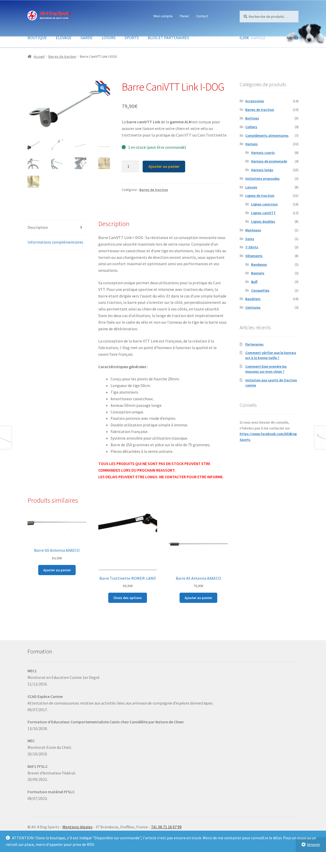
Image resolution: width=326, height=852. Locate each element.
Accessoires (254, 101)
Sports (132, 37)
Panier (184, 16)
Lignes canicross (264, 204)
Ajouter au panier (164, 166)
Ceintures (253, 307)
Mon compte (163, 16)
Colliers (251, 127)
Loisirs (109, 37)
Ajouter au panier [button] (57, 570)
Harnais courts (263, 152)
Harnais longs (262, 170)
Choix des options (127, 597)
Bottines (252, 118)
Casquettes (260, 290)
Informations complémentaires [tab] (55, 242)
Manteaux (253, 230)
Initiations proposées (262, 178)
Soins (249, 238)
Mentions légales (77, 826)
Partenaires (254, 344)
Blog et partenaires (168, 37)
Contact (202, 16)
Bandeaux (259, 264)
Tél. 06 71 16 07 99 (166, 826)
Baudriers (253, 298)
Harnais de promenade (269, 161)
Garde (86, 37)
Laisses (251, 187)
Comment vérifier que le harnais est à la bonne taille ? (270, 355)
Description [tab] (38, 227)
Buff (254, 281)
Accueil (39, 56)
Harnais (251, 144)
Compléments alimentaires (267, 135)
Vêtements (254, 255)
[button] (102, 88)
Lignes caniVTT (263, 213)
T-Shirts (251, 247)
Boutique (37, 37)
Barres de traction (62, 56)
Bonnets (257, 273)
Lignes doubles (263, 221)
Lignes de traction (259, 195)
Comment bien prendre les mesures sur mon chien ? (266, 369)
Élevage (64, 37)
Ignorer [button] (313, 844)
